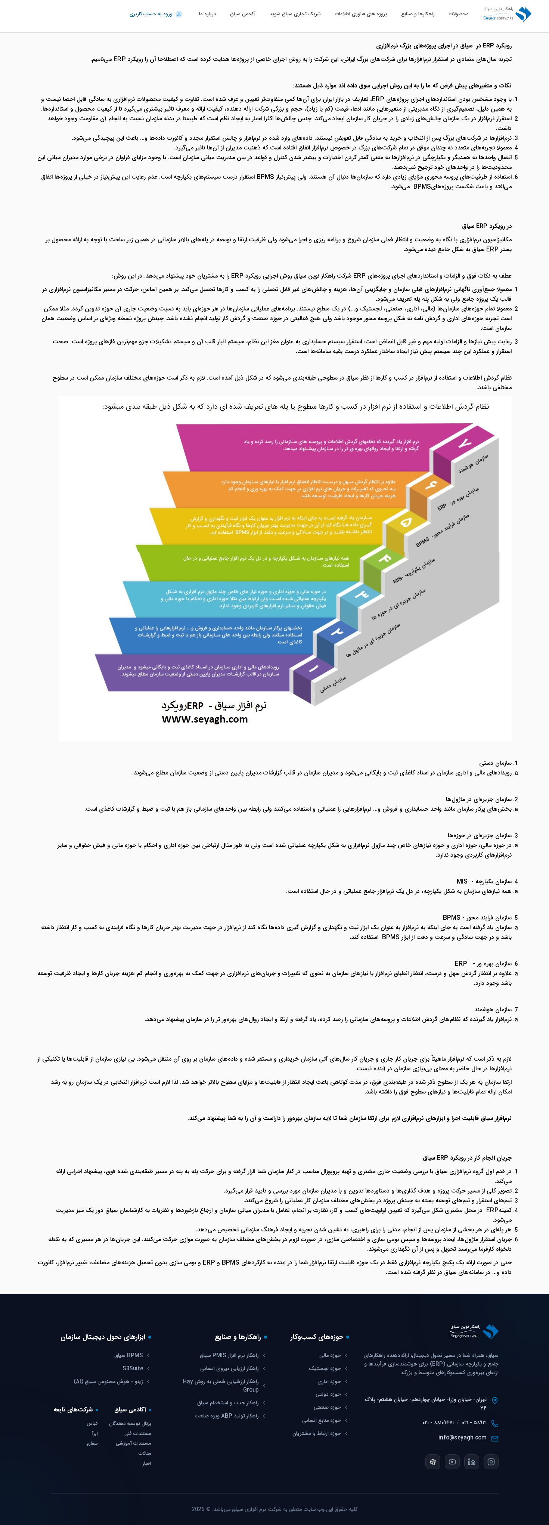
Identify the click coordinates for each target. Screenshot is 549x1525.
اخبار (146, 1463)
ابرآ (95, 1434)
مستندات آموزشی (133, 1443)
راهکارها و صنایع (418, 14)
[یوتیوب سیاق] (452, 1461)
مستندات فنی (137, 1434)
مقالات (145, 1453)
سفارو (92, 1443)
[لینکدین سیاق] (471, 1461)
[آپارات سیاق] (432, 1461)
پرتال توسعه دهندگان (130, 1423)
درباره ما (207, 14)
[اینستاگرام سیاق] (491, 1461)
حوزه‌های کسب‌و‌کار (317, 1337)
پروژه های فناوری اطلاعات (361, 14)
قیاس (92, 1423)
